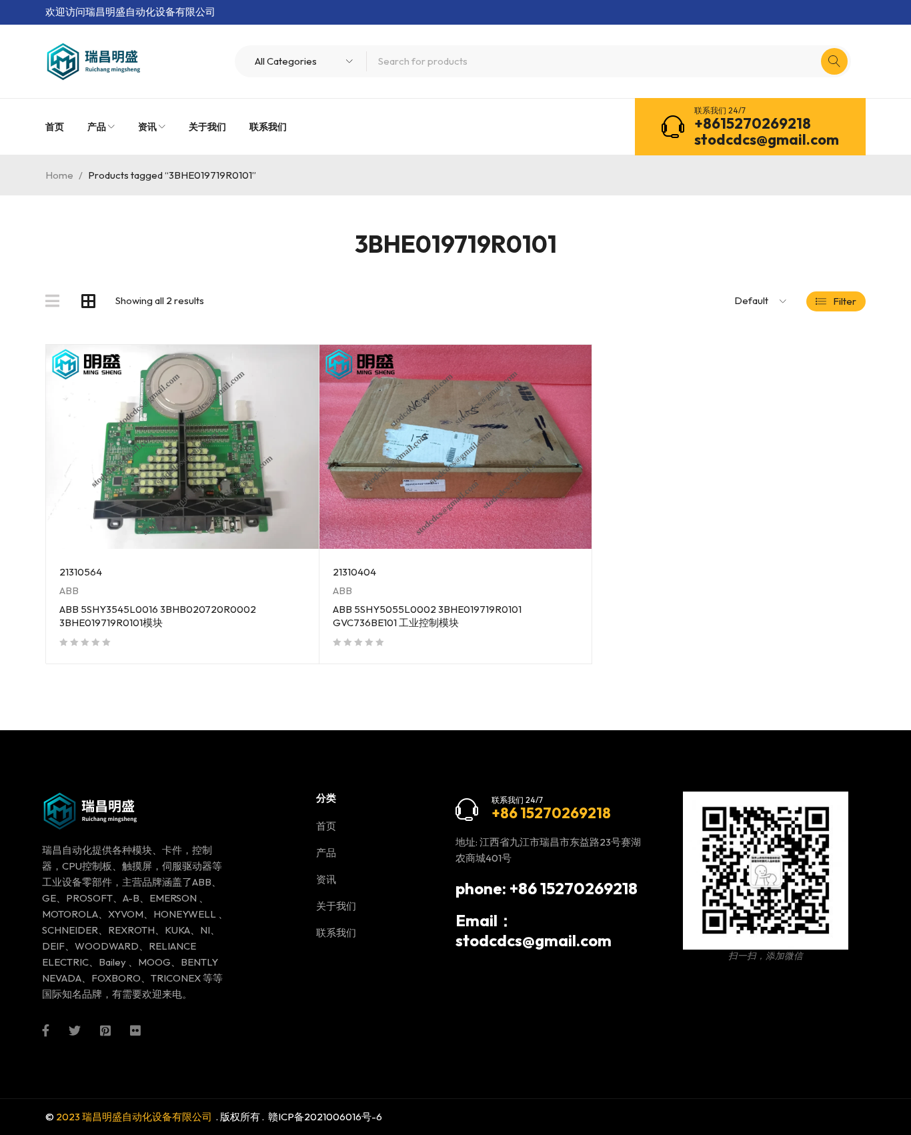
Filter (844, 301)
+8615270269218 (752, 123)
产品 (326, 852)
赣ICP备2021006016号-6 (325, 1116)
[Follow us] (75, 1029)
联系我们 (336, 932)
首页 (326, 826)
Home (59, 175)
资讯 (326, 879)
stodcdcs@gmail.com (766, 139)
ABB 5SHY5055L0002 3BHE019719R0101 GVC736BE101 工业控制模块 (427, 616)
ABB (69, 590)
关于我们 (336, 906)
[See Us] (105, 1029)
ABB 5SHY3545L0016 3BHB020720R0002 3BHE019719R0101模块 (157, 616)
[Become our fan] (45, 1029)
